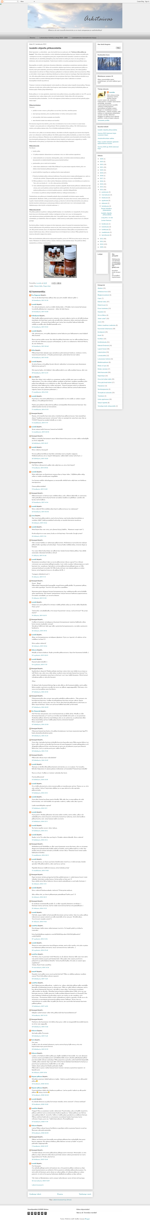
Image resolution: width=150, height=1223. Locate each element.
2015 (102, 184)
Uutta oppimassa (103, 399)
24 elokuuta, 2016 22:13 (39, 897)
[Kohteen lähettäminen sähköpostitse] (53, 283)
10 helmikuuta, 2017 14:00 (40, 1006)
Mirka (33, 350)
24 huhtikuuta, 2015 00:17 (40, 443)
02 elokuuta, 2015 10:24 (39, 523)
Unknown (34, 650)
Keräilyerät (101, 332)
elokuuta (105, 203)
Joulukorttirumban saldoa (106, 138)
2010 (102, 244)
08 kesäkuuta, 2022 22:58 (40, 1133)
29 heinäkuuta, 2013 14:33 (40, 373)
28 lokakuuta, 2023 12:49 (40, 1159)
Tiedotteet (101, 396)
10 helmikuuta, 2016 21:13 (40, 821)
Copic (99, 298)
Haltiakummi (35, 316)
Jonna (33, 515)
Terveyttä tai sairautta (105, 392)
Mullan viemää (102, 369)
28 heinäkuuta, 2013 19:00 (40, 357)
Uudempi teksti (35, 1194)
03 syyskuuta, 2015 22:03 (40, 655)
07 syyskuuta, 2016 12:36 (40, 939)
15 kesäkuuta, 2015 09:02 (40, 468)
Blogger (87, 1219)
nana (32, 377)
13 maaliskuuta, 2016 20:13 (40, 855)
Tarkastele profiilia (103, 120)
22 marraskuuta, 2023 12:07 (41, 1181)
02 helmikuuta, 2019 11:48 (40, 1036)
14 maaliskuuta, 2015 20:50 (40, 432)
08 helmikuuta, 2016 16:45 (40, 736)
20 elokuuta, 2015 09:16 (39, 631)
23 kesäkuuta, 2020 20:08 (40, 1095)
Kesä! (99, 335)
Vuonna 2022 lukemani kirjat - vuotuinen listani (107, 134)
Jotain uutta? (102, 318)
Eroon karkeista (103, 308)
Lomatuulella (102, 355)
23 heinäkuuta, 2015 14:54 (40, 502)
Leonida (33, 304)
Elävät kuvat (102, 305)
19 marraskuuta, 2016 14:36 (40, 967)
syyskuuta (105, 200)
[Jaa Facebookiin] (58, 283)
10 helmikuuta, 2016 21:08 (40, 779)
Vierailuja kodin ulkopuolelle (107, 406)
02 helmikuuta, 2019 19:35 (40, 1049)
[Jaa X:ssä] (56, 283)
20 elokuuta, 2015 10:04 (39, 646)
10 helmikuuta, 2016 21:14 (40, 831)
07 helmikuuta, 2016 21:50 (40, 692)
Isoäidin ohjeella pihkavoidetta (107, 130)
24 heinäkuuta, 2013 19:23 (40, 327)
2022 (102, 164)
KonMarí (100, 339)
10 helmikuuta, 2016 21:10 (40, 793)
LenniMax (34, 925)
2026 (102, 159)
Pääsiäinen (101, 386)
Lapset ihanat (102, 349)
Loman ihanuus (106, 220)
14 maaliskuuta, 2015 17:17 (40, 423)
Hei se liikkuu (102, 315)
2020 (102, 170)
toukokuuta (105, 227)
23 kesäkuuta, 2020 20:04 (40, 1084)
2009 (102, 247)
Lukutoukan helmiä (104, 359)
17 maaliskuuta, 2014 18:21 (40, 392)
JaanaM (34, 971)
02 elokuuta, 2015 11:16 (39, 536)
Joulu (99, 322)
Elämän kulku (38, 286)
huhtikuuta (105, 229)
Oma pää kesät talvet (104, 382)
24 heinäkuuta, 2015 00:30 (40, 512)
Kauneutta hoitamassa (105, 328)
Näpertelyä (47, 286)
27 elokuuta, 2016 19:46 (39, 921)
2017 (102, 178)
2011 (101, 241)
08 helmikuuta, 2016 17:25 (40, 751)
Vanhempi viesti (85, 1194)
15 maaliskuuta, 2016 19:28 (40, 870)
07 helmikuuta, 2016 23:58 (40, 724)
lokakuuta (105, 197)
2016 (102, 181)
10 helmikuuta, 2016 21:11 (39, 808)
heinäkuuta (105, 206)
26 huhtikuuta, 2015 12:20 (40, 458)
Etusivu (32, 37)
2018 (102, 175)
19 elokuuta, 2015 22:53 (39, 615)
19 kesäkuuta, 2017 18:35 (39, 1015)
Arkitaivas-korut (103, 291)
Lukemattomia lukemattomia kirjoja (84, 37)
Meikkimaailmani (103, 362)
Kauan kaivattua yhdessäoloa (106, 209)
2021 (102, 167)
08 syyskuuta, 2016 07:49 (40, 950)
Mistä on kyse (102, 366)
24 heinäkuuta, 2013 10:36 (40, 300)
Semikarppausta (103, 389)
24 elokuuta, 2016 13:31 (39, 884)
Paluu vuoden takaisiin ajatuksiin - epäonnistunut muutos (108, 142)
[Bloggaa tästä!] (54, 283)
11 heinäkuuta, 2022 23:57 (40, 1146)
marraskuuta (106, 195)
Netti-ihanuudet (103, 372)
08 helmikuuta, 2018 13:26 (40, 1027)
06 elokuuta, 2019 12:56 (39, 1072)
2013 (102, 189)
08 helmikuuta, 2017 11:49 (40, 979)
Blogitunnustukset (103, 295)
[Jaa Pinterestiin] (60, 283)
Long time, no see (107, 217)
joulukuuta (105, 192)
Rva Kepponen (36, 295)
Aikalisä (100, 288)
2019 (102, 173)
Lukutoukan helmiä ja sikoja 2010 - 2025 (54, 37)
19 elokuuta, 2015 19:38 (39, 598)
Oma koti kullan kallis (104, 379)
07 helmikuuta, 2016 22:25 (40, 707)
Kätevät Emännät (103, 345)
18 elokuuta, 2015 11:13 (39, 577)
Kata (33, 1040)
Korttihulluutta (102, 342)
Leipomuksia (102, 352)
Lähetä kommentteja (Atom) (62, 1200)
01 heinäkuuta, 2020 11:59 (40, 1122)
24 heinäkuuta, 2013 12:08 (40, 312)
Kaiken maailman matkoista (106, 325)
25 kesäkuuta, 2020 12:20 (40, 1104)
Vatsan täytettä (102, 402)
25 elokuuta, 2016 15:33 (39, 908)
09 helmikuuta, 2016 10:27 (40, 760)
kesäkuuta (105, 224)
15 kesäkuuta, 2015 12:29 (39, 489)
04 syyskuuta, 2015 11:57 (39, 664)
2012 (102, 238)
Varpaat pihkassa (36, 1076)
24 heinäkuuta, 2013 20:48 (40, 346)
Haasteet (100, 312)
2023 (102, 161)
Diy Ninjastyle (35, 711)
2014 (102, 187)
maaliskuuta (106, 232)
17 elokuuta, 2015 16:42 (39, 555)
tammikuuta (106, 235)
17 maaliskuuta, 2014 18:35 (40, 409)
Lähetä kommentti (38, 1185)
